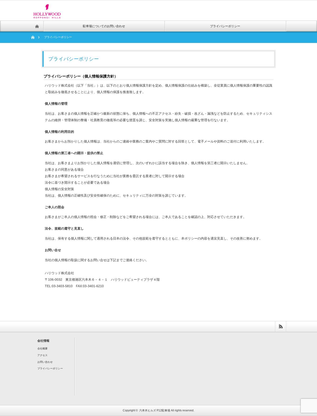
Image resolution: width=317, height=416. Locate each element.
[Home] (35, 37)
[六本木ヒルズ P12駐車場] (47, 16)
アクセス (42, 355)
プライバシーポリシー (50, 368)
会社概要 (42, 348)
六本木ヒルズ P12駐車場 (154, 410)
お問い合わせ (45, 362)
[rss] (280, 326)
